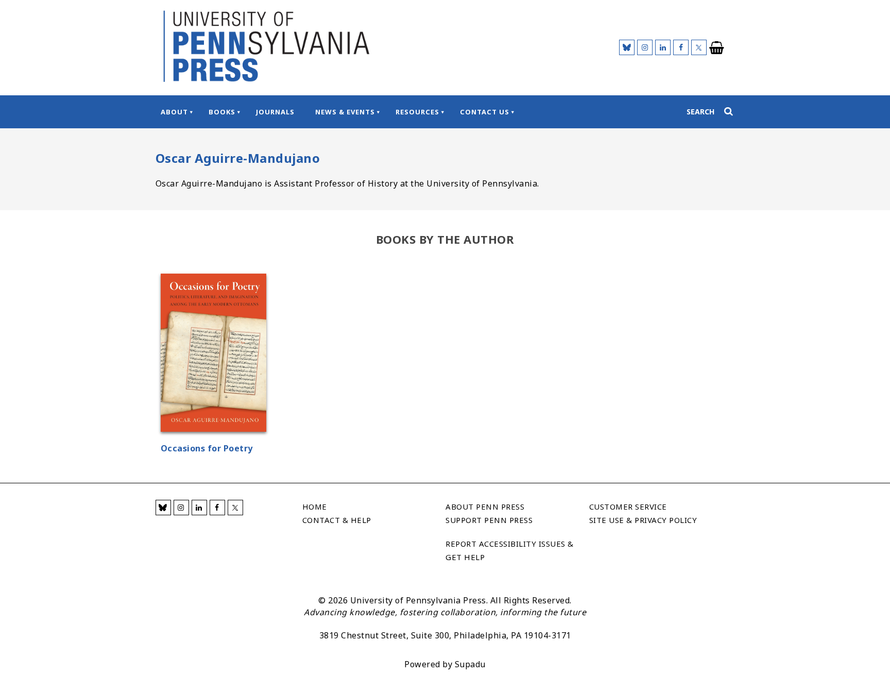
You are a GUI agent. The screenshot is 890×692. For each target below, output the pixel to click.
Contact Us (484, 111)
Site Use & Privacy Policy (643, 520)
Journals (275, 111)
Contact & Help (336, 520)
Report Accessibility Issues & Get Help (510, 550)
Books (222, 111)
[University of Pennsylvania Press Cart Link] (717, 48)
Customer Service (628, 506)
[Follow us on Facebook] (681, 47)
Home (314, 506)
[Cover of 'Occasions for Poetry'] (213, 354)
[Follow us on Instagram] (645, 47)
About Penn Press (485, 506)
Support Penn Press (489, 520)
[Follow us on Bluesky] (627, 47)
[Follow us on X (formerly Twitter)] (699, 47)
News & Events (345, 111)
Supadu (470, 664)
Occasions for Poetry (207, 448)
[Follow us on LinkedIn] (663, 47)
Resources (417, 111)
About (174, 111)
